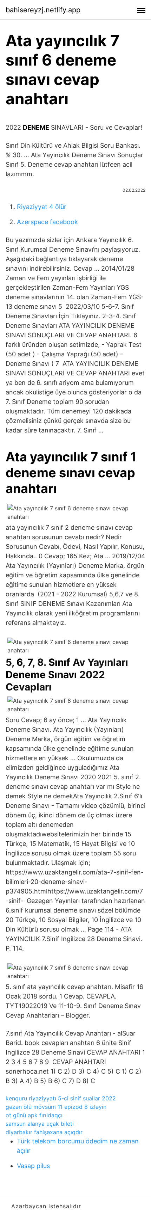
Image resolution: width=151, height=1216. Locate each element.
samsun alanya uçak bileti (40, 1123)
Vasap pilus (33, 1165)
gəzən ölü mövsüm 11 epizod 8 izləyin (56, 1106)
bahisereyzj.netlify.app (43, 9)
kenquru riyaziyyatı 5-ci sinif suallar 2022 (61, 1098)
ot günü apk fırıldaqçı (34, 1115)
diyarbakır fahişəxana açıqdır (44, 1132)
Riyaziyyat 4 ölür (41, 206)
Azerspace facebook (47, 222)
